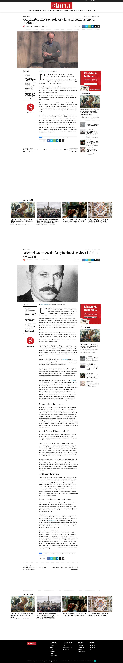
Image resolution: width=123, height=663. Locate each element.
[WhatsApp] (89, 26)
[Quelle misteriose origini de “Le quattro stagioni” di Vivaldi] (82, 149)
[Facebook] (85, 1)
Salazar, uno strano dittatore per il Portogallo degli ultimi (65, 150)
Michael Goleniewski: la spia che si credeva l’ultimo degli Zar (35, 150)
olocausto (61, 137)
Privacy (64, 645)
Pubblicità (80, 649)
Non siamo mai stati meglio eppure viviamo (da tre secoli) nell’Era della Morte (30, 78)
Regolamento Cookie (67, 647)
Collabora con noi (81, 651)
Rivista (51, 647)
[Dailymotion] (93, 1)
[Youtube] (95, 1)
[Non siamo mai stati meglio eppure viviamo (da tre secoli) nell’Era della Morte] (90, 101)
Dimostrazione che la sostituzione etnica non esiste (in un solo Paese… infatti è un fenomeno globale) (30, 95)
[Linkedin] (90, 1)
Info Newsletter (66, 649)
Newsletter (80, 645)
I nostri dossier (53, 655)
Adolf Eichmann (45, 137)
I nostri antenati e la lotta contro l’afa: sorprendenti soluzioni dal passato (92, 142)
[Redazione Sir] (24, 26)
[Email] (95, 26)
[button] (94, 10)
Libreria (51, 649)
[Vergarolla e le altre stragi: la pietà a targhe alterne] (82, 124)
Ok (95, 661)
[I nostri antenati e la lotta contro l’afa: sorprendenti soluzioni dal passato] (82, 142)
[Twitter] (88, 1)
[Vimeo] (91, 1)
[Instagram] (87, 1)
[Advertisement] (50, 164)
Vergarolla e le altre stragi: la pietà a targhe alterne (30, 87)
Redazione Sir (29, 26)
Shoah (76, 137)
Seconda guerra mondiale (68, 137)
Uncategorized (27, 83)
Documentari (53, 651)
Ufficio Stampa (81, 647)
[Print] (98, 26)
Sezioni (51, 653)
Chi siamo (52, 645)
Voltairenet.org (44, 71)
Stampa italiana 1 (26, 16)
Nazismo (56, 137)
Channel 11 (52, 137)
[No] (121, 661)
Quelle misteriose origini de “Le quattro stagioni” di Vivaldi (92, 150)
